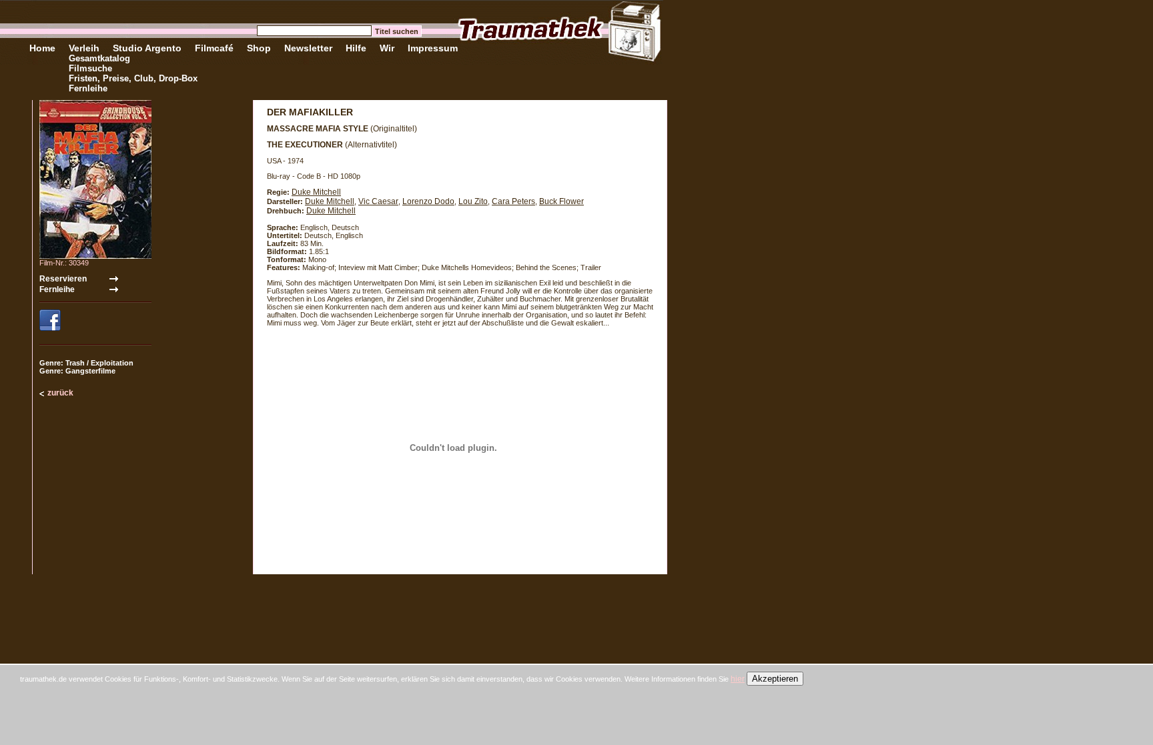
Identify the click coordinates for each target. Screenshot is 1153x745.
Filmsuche (90, 68)
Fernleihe (88, 88)
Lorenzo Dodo (428, 201)
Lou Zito (473, 201)
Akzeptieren (775, 679)
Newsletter (308, 48)
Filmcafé (214, 48)
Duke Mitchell (316, 192)
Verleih (84, 48)
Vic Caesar (378, 201)
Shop (259, 48)
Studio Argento (147, 48)
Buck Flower (561, 201)
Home (42, 48)
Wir (387, 48)
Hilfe (356, 48)
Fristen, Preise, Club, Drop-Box (133, 78)
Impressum (433, 48)
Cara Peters (513, 201)
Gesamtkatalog (99, 58)
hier (738, 679)
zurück (60, 393)
